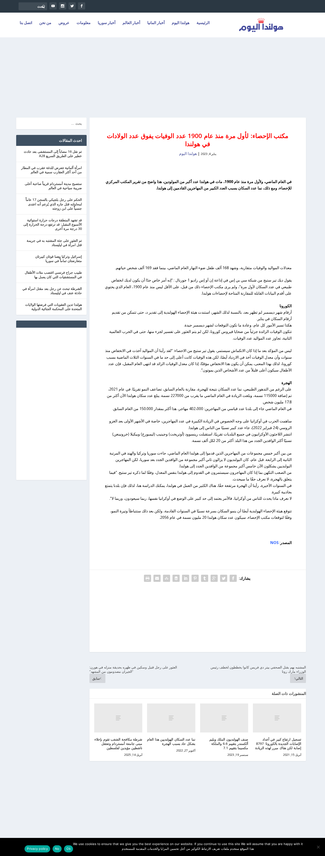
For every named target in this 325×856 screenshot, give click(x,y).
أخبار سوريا (106, 23)
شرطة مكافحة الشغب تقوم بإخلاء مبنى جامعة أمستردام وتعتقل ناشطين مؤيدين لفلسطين (118, 743)
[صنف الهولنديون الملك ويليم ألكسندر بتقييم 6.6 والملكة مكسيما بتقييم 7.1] (224, 717)
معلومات (84, 23)
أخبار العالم (131, 23)
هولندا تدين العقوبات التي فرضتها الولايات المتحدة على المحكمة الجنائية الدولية (53, 306)
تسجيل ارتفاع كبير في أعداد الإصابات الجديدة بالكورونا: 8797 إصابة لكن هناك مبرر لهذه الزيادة (278, 743)
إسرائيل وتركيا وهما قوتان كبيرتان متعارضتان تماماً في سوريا (58, 258)
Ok (68, 849)
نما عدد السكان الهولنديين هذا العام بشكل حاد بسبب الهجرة (171, 741)
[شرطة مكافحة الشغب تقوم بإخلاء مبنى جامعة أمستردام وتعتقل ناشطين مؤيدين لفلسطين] (118, 717)
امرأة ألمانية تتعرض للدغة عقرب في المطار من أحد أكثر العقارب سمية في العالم (51, 169)
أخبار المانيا (156, 23)
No (57, 849)
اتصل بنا (26, 23)
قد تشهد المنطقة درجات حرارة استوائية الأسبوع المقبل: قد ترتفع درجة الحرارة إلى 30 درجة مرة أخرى (52, 224)
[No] (318, 847)
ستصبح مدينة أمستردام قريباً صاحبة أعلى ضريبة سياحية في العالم (53, 185)
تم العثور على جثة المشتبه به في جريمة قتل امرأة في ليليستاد (54, 242)
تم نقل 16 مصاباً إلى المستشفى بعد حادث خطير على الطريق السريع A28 (53, 153)
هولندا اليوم (180, 23)
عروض (64, 23)
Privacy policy (37, 849)
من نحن (45, 23)
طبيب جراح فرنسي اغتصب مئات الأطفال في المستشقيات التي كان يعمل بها (53, 274)
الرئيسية (203, 23)
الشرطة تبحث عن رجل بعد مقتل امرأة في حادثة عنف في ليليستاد (52, 290)
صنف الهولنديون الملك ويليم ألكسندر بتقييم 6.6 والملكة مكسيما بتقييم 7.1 (228, 743)
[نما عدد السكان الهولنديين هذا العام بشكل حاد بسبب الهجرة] (171, 717)
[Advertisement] (162, 74)
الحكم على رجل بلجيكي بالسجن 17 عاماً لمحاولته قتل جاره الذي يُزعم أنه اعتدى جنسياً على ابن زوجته (54, 203)
